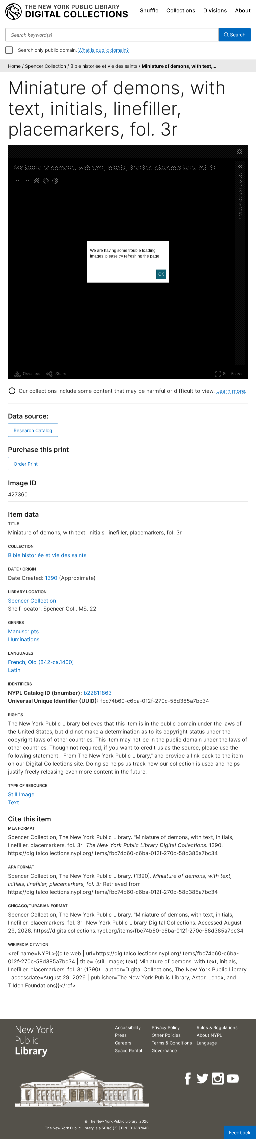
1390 (51, 578)
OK (161, 274)
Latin (14, 670)
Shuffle (149, 10)
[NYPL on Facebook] (188, 1078)
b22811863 (98, 692)
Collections (180, 10)
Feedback (240, 1132)
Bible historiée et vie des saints (47, 555)
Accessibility (128, 1027)
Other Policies (166, 1035)
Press (121, 1035)
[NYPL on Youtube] (233, 1078)
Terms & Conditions (172, 1042)
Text (13, 802)
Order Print (26, 464)
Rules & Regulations (217, 1027)
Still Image (21, 794)
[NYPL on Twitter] (203, 1078)
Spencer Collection (32, 600)
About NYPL (209, 1035)
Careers (123, 1042)
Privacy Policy (166, 1027)
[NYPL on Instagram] (218, 1078)
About (243, 10)
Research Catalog (33, 430)
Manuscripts (23, 631)
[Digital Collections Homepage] (66, 11)
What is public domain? (103, 50)
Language (207, 1042)
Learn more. (231, 390)
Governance (164, 1050)
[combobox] (112, 34)
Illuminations (23, 639)
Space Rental (128, 1050)
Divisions (215, 10)
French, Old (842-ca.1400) (41, 662)
